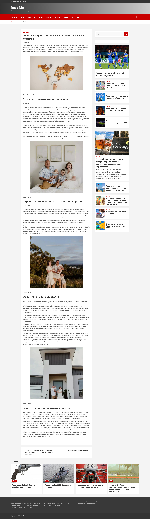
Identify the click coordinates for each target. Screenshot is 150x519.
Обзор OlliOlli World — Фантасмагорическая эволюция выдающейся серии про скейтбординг (122, 488)
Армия (14, 17)
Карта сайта (76, 17)
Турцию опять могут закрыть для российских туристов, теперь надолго (116, 188)
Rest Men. (19, 8)
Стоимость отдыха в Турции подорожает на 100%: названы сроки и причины (115, 227)
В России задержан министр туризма (77, 451)
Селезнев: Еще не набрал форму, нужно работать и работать (116, 85)
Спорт (48, 17)
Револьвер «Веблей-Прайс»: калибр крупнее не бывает (23, 486)
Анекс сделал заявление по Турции (116, 213)
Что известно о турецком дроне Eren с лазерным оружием (90, 486)
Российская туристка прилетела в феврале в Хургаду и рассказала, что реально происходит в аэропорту (39, 452)
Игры (22, 17)
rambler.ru (26, 440)
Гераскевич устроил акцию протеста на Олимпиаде (117, 97)
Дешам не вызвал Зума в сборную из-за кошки (116, 109)
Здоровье (31, 17)
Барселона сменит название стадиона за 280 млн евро (116, 123)
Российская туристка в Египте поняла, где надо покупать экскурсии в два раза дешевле (116, 201)
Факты (65, 17)
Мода (41, 17)
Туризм (57, 17)
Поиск (126, 34)
